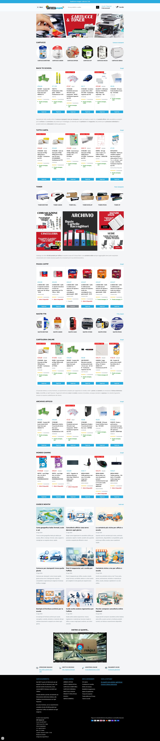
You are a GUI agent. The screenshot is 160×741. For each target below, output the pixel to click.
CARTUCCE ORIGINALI (69, 689)
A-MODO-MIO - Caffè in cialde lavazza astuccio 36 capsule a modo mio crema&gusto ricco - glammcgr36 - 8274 (87, 289)
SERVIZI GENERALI (68, 698)
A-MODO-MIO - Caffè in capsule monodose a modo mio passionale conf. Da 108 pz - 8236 (58, 288)
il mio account (106, 8)
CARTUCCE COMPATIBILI (70, 687)
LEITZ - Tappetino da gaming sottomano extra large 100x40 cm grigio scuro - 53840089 (73, 477)
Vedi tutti (121, 504)
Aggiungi (43, 112)
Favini (68, 158)
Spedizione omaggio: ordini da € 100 (80, 1)
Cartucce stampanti (118, 42)
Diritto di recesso (87, 687)
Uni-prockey (84, 371)
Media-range (84, 483)
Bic (111, 368)
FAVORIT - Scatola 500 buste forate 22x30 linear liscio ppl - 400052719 (44, 91)
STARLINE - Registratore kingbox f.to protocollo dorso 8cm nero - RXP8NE (86, 425)
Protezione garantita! (114, 669)
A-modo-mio (41, 294)
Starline (69, 100)
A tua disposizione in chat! (92, 669)
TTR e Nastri (120, 314)
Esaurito (72, 306)
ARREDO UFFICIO (68, 682)
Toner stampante (119, 187)
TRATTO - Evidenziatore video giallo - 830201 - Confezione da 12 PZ (57, 91)
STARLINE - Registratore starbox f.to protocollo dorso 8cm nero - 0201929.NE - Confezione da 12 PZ (57, 427)
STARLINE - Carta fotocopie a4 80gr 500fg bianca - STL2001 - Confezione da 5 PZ (44, 154)
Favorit (40, 96)
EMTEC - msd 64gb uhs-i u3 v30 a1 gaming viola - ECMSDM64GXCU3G (57, 476)
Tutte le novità (86, 698)
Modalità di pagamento (88, 689)
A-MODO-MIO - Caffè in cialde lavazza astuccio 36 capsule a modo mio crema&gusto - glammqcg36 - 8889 (72, 289)
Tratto (54, 96)
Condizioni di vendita (88, 684)
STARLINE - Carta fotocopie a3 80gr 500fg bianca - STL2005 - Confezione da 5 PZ (87, 154)
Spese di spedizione (87, 691)
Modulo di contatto (41, 734)
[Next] (124, 53)
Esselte (112, 433)
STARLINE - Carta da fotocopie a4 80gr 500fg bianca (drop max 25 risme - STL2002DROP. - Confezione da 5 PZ (57, 155)
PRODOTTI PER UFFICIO (70, 694)
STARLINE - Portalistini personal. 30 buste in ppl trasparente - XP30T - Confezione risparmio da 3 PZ (72, 93)
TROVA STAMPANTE (80, 31)
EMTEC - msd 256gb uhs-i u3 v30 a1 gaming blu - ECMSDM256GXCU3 (43, 476)
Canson (98, 370)
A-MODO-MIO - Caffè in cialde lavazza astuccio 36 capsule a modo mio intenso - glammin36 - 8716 (116, 288)
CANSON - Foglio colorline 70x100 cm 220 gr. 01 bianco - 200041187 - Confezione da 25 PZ (101, 364)
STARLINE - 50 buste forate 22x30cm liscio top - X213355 (116, 90)
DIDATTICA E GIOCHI (69, 691)
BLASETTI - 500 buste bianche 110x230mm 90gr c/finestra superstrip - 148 (102, 91)
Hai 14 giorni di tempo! (68, 669)
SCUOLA (65, 696)
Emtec (39, 481)
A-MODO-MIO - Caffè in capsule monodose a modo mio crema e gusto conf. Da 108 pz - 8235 (43, 288)
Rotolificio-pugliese (116, 168)
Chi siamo (85, 682)
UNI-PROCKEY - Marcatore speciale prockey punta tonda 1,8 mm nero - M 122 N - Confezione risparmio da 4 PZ (87, 365)
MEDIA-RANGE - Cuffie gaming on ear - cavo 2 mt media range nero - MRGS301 (87, 477)
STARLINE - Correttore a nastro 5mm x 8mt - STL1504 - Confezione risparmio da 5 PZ (87, 91)
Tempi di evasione (87, 694)
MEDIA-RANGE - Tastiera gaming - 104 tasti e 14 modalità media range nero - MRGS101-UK (116, 477)
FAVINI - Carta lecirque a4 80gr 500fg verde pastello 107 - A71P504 (73, 153)
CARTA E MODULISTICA (70, 684)
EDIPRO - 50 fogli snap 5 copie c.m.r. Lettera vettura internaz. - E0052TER (101, 153)
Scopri (122, 68)
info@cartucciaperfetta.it (42, 736)
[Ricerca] (97, 7)
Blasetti (98, 96)
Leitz (68, 483)
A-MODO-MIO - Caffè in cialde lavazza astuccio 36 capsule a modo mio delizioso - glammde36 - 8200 (102, 288)
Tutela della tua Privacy (88, 696)
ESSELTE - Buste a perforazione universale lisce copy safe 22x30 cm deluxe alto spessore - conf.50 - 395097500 (116, 427)
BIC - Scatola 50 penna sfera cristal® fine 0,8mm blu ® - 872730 (115, 363)
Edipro (98, 158)
